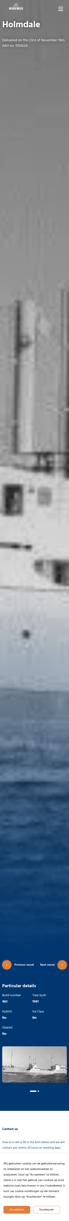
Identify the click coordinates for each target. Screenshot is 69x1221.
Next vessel (47, 965)
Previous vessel (24, 965)
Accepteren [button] (17, 1209)
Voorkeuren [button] (46, 1209)
